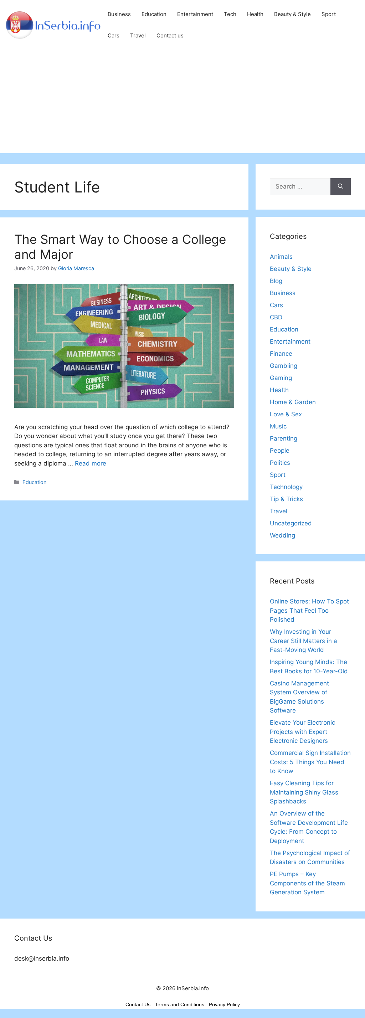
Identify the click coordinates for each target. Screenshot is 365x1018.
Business (119, 14)
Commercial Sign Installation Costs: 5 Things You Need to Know (310, 762)
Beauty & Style (292, 14)
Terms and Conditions (179, 1004)
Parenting (283, 438)
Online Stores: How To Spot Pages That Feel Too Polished (309, 610)
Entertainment (195, 14)
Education (154, 14)
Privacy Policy (224, 1004)
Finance (281, 353)
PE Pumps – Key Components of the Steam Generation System (307, 883)
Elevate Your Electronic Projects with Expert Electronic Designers (302, 731)
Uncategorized (291, 523)
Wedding (282, 535)
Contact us (170, 35)
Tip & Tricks (286, 499)
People (279, 450)
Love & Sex (286, 414)
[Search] (340, 186)
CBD (276, 317)
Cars (113, 35)
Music (278, 426)
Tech (230, 14)
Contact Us (137, 1004)
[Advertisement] (182, 103)
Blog (276, 280)
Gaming (281, 377)
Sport (329, 14)
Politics (280, 462)
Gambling (283, 365)
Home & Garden (293, 402)
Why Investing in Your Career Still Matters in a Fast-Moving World (303, 640)
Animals (281, 256)
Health (255, 14)
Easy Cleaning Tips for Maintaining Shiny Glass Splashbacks (304, 792)
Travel (138, 35)
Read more (90, 463)
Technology (286, 486)
